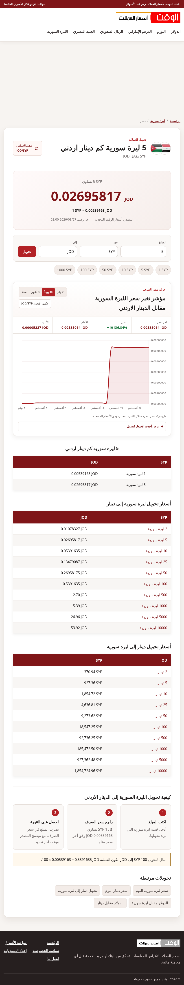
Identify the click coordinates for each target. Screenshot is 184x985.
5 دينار (162, 682)
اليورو (161, 31)
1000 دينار (159, 748)
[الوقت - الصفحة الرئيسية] (148, 18)
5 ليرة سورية (157, 539)
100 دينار (160, 726)
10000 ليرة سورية (153, 627)
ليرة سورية (157, 120)
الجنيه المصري (84, 31)
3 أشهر (35, 292)
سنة (24, 292)
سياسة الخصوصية (46, 950)
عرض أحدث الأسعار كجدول (143, 426)
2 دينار (162, 671)
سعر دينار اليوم (116, 890)
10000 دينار (158, 770)
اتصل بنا (53, 958)
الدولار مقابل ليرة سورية (150, 902)
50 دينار (161, 715)
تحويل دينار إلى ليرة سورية (77, 890)
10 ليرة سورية (156, 550)
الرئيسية (175, 120)
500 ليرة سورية (155, 594)
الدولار (175, 31)
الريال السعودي (111, 31)
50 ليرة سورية (156, 572)
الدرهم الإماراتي (140, 31)
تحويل (27, 251)
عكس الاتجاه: (34, 303)
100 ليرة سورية (155, 583)
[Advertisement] (92, 75)
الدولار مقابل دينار (110, 902)
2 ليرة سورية (157, 528)
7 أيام (60, 292)
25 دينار (161, 704)
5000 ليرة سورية (154, 616)
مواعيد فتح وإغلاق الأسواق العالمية (24, 4)
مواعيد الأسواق (16, 942)
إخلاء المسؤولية (15, 950)
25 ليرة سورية (156, 561)
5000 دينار (159, 759)
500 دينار (160, 737)
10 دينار (161, 693)
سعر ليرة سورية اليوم (152, 890)
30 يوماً (48, 292)
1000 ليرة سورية (154, 605)
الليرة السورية (57, 31)
